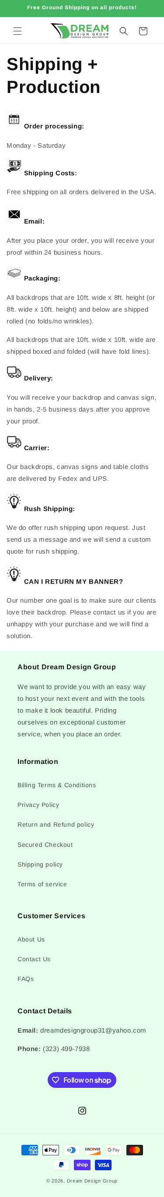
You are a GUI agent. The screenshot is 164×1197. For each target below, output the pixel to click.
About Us (31, 939)
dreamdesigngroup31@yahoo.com (93, 1030)
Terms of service (42, 884)
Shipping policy (40, 864)
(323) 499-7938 (66, 1048)
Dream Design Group (92, 1180)
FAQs (25, 978)
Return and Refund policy (55, 824)
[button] (17, 31)
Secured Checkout (45, 844)
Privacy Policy (38, 804)
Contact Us (34, 959)
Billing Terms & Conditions (56, 785)
